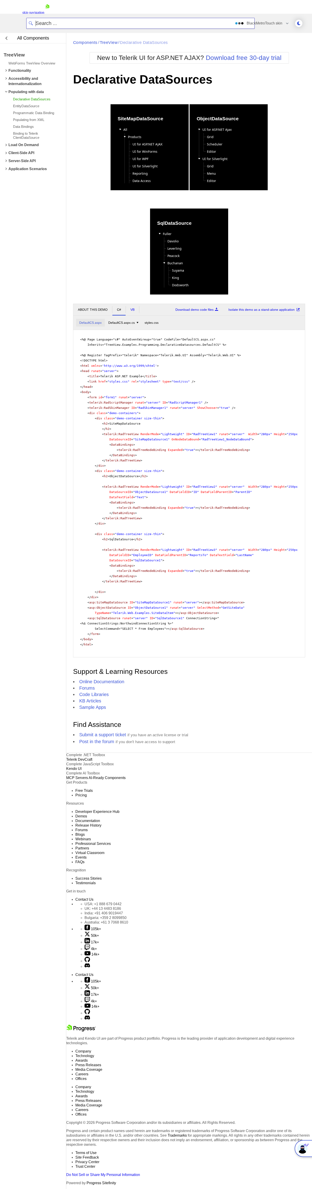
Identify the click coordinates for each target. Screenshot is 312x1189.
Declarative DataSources (144, 42)
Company (83, 1051)
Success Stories (88, 878)
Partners (82, 848)
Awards (81, 1060)
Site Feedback (87, 1157)
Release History (88, 825)
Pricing (81, 795)
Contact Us (84, 899)
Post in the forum (96, 741)
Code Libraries (94, 694)
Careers (81, 1074)
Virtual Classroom (89, 853)
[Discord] (87, 966)
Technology (84, 1056)
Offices (81, 1079)
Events (81, 857)
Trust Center (85, 1166)
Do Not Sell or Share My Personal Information (103, 1175)
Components (85, 42)
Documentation (87, 821)
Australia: (106, 922)
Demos (81, 816)
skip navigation (33, 12)
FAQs (80, 862)
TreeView (109, 42)
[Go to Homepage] (47, 12)
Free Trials (84, 791)
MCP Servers (77, 778)
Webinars (83, 839)
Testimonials (85, 883)
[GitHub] (87, 961)
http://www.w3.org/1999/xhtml (129, 365)
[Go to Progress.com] (81, 1030)
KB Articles (90, 700)
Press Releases (88, 1065)
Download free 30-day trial (243, 57)
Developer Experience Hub (97, 812)
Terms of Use (86, 1153)
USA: (103, 904)
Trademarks (177, 1135)
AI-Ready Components (107, 778)
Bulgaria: (106, 918)
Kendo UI (74, 769)
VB (132, 309)
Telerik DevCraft (79, 759)
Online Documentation (101, 681)
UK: (103, 908)
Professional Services (93, 844)
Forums (87, 688)
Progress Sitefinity (101, 1183)
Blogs (80, 834)
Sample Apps (92, 707)
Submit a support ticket (102, 734)
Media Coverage (88, 1069)
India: (104, 913)
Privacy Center (87, 1162)
